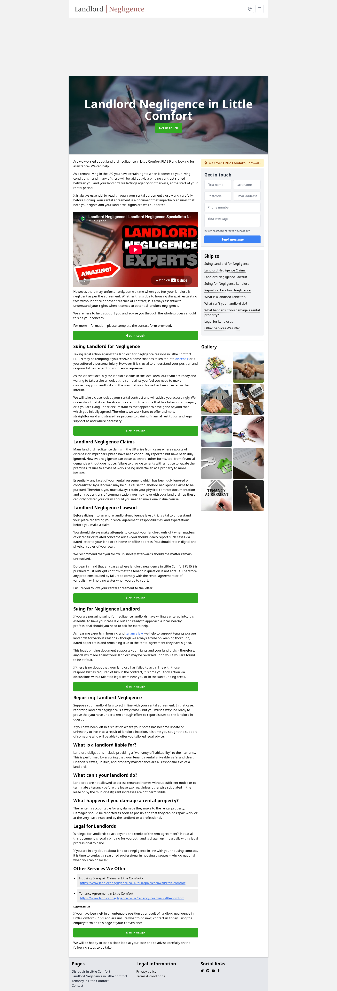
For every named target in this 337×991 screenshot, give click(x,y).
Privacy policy (146, 971)
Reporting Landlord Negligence (227, 290)
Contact (77, 985)
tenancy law (134, 633)
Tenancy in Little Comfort (90, 981)
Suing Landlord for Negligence (226, 263)
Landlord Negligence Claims (225, 270)
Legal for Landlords (218, 321)
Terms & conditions (150, 976)
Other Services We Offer (222, 328)
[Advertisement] (186, 47)
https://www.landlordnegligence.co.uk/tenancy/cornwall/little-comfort (132, 898)
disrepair (182, 359)
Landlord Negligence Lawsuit (225, 277)
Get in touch (168, 128)
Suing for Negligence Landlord (226, 283)
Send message (233, 239)
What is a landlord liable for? (225, 297)
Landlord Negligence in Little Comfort (99, 976)
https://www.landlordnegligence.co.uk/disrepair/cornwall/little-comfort (132, 883)
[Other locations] (250, 9)
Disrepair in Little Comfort (91, 971)
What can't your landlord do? (225, 303)
